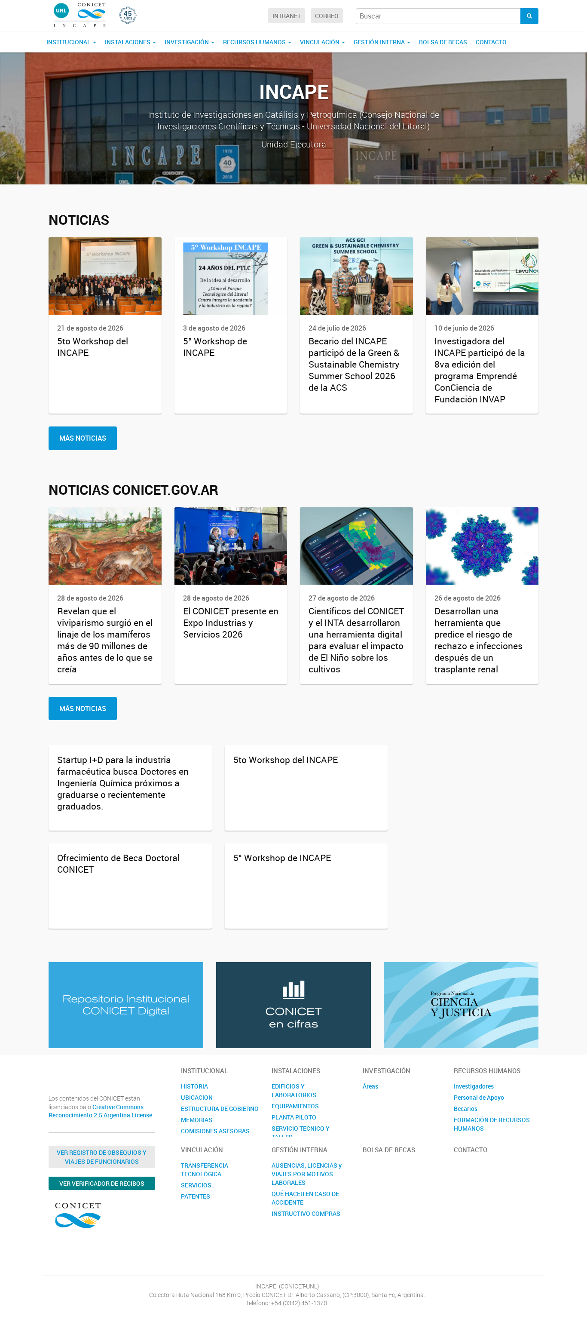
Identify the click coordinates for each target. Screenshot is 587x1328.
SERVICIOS (196, 1185)
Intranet (286, 16)
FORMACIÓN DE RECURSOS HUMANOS (492, 1124)
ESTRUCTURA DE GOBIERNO (220, 1108)
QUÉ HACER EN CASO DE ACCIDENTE (305, 1198)
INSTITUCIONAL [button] (69, 42)
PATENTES (195, 1196)
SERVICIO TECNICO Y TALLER (301, 1132)
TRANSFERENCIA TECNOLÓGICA (204, 1169)
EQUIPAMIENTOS (295, 1106)
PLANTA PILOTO (294, 1117)
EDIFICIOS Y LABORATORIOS (294, 1090)
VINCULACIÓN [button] (320, 42)
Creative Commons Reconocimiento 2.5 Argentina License (100, 1111)
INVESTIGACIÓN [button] (187, 42)
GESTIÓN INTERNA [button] (380, 42)
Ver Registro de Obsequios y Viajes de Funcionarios (102, 1156)
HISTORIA (194, 1086)
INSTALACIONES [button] (128, 42)
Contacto (491, 42)
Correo (327, 16)
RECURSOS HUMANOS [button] (255, 42)
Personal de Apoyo (479, 1097)
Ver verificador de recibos (101, 1183)
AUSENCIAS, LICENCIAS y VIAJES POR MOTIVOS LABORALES (307, 1174)
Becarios (465, 1108)
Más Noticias (82, 438)
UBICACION (197, 1097)
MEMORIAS (196, 1120)
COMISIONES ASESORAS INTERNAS (215, 1135)
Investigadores (474, 1086)
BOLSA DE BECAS (443, 42)
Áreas (370, 1086)
